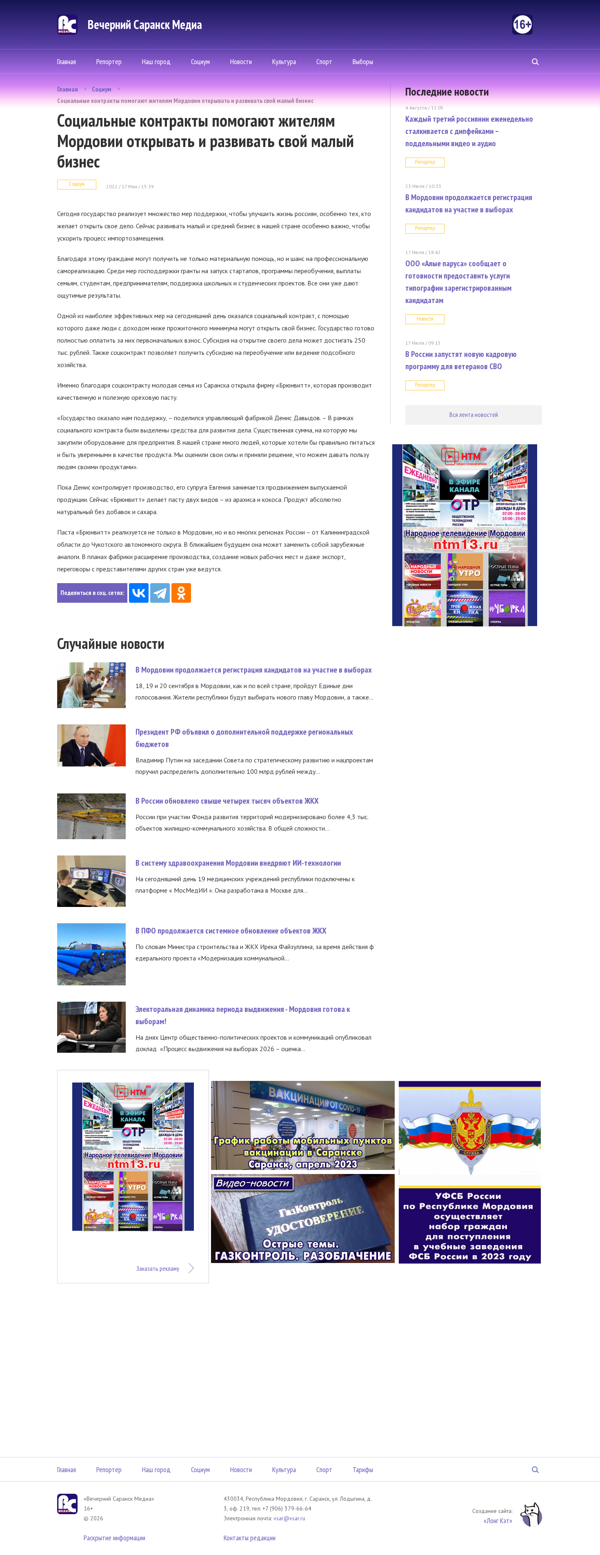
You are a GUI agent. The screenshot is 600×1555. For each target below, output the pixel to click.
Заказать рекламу (157, 1268)
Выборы (363, 61)
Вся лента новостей (473, 414)
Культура (284, 61)
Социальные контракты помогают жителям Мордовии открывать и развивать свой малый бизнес (185, 100)
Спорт (324, 61)
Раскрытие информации (114, 1537)
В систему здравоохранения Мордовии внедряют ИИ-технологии (238, 863)
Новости (241, 61)
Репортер (109, 61)
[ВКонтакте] (139, 593)
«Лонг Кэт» (498, 1520)
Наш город (156, 61)
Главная (66, 61)
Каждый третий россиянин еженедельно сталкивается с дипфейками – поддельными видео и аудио (469, 131)
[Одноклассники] (181, 593)
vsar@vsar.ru (289, 1518)
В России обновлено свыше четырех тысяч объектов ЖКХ (227, 800)
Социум (200, 61)
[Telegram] (160, 593)
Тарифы (363, 1469)
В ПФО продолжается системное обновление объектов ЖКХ (231, 930)
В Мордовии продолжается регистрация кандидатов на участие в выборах (254, 669)
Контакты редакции (250, 1537)
